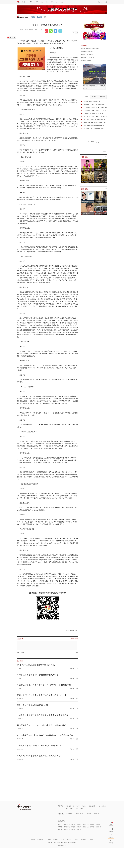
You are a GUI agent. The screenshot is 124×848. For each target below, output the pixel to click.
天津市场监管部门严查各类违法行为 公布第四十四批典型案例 (44, 685)
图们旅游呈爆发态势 (87, 51)
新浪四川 (92, 824)
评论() (72, 668)
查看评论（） (74, 638)
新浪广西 (79, 829)
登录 (18, 652)
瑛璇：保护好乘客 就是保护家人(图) (32, 705)
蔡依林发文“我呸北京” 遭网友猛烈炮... (95, 119)
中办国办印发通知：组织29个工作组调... (95, 110)
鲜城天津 (84, 806)
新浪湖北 (60, 827)
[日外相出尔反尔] (87, 191)
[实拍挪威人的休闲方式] (100, 159)
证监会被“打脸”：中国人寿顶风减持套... (95, 128)
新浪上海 (73, 824)
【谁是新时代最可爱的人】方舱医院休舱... (96, 107)
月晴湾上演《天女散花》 (88, 57)
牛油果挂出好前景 (86, 60)
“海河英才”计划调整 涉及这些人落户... (95, 113)
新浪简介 (33, 839)
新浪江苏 (92, 827)
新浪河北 (73, 827)
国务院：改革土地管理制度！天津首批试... (96, 116)
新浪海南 (66, 829)
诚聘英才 (69, 839)
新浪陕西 (79, 827)
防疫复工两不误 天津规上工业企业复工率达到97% (39, 745)
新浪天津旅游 (102, 806)
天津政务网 (69, 813)
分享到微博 (12, 37)
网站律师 (76, 839)
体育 (57, 2)
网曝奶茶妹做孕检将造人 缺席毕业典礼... (95, 122)
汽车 (62, 2)
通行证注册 (84, 839)
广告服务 (49, 839)
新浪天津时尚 (70, 809)
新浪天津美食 (93, 806)
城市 (47, 2)
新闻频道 (39, 17)
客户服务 (62, 839)
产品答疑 (91, 839)
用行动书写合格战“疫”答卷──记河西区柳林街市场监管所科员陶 (45, 735)
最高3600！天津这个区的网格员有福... (95, 104)
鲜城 (52, 2)
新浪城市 (60, 824)
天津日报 (88, 813)
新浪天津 (31, 2)
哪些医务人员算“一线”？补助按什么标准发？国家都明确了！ (43, 725)
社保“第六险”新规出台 (87, 54)
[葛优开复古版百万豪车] (100, 203)
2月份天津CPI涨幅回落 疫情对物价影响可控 (36, 665)
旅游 (42, 2)
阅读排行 (86, 97)
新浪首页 (24, 2)
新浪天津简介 (40, 839)
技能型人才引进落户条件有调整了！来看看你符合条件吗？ (43, 715)
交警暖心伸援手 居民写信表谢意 (90, 48)
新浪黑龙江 (98, 827)
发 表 (77, 652)
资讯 (37, 2)
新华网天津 (96, 813)
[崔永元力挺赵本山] (87, 203)
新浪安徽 (85, 827)
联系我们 (55, 839)
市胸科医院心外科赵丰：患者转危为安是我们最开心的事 (42, 695)
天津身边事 (76, 806)
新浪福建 (98, 824)
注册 (106, 2)
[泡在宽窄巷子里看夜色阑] (87, 171)
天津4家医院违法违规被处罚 (92, 101)
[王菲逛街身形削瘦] (100, 191)
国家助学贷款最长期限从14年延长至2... (95, 125)
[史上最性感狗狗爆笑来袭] (100, 171)
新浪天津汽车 (79, 809)
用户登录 (100, 2)
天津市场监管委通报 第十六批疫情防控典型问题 (38, 675)
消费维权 (72, 630)
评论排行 (94, 97)
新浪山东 (73, 829)
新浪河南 (66, 824)
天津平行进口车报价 (91, 86)
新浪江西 (60, 829)
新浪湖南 (66, 827)
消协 (76, 630)
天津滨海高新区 (79, 813)
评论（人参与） (39, 30)
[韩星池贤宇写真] (87, 159)
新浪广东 (85, 824)
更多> (106, 156)
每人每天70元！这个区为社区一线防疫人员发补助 (39, 756)
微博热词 (102, 97)
